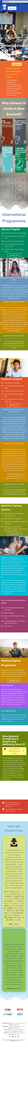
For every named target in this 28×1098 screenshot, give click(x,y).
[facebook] (9, 1036)
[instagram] (15, 1036)
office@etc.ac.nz (22, 3)
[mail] (18, 1036)
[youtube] (12, 1036)
